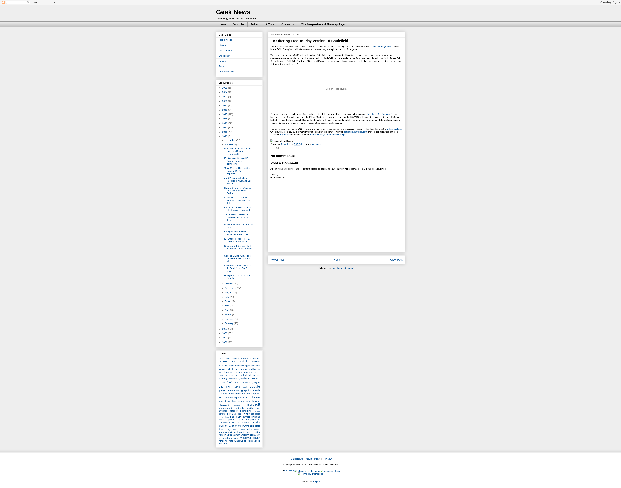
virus (229, 435)
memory (237, 405)
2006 (225, 342)
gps (238, 390)
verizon (222, 435)
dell (242, 375)
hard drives (235, 393)
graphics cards (250, 390)
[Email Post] (277, 147)
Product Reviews (313, 459)
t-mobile (241, 432)
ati (228, 369)
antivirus (255, 361)
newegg (257, 411)
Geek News (233, 12)
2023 (225, 96)
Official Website (394, 129)
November (230, 144)
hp (254, 393)
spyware (256, 429)
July (227, 297)
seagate (245, 423)
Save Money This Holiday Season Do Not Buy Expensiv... (237, 171)
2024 (225, 92)
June (228, 301)
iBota (221, 66)
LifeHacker (224, 55)
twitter (257, 432)
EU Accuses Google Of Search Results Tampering (236, 161)
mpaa (257, 408)
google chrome (227, 390)
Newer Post (277, 259)
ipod (221, 401)
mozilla (249, 408)
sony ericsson (239, 429)
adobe (244, 358)
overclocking (224, 417)
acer (228, 358)
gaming (319, 144)
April (227, 310)
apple (223, 365)
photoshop (223, 420)
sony (228, 429)
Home (223, 24)
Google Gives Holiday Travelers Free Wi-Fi (236, 233)
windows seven (250, 437)
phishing (255, 416)
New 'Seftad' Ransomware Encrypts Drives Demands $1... (237, 151)
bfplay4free (285, 135)
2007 (225, 337)
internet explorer (233, 397)
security (255, 422)
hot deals (247, 393)
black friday (250, 369)
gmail (245, 387)
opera (257, 414)
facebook (249, 378)
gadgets (256, 382)
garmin (236, 387)
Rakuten (223, 61)
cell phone (227, 372)
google (255, 386)
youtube (223, 443)
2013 (225, 123)
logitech (256, 401)
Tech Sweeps (225, 39)
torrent (250, 432)
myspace (223, 411)
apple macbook (236, 366)
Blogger (316, 481)
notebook (238, 414)
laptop (241, 401)
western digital (248, 435)
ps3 (247, 419)
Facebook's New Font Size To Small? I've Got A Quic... (238, 268)
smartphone (232, 425)
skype (222, 425)
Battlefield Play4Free (381, 46)
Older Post (396, 259)
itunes (227, 401)
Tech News (327, 459)
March (228, 314)
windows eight (231, 438)
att (232, 369)
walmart (236, 435)
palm (238, 416)
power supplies (235, 419)
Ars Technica (225, 50)
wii (220, 438)
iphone (255, 397)
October (229, 283)
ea (313, 144)
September (231, 288)
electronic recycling (236, 379)
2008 (225, 333)
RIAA (221, 359)
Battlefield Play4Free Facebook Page (327, 135)
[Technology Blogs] (330, 471)
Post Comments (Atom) (343, 268)
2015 (225, 114)
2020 (225, 101)
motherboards (226, 408)
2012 (225, 127)
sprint (249, 429)
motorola (239, 408)
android (244, 361)
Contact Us (287, 24)
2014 (225, 118)
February (230, 319)
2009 (225, 329)
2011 (225, 132)
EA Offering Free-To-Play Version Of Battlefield (237, 240)
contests (247, 372)
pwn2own (255, 419)
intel (221, 397)
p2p (232, 416)
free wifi (239, 382)
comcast (238, 372)
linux (248, 401)
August (229, 292)
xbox (250, 441)
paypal (246, 416)
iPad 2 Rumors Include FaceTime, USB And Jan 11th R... (238, 181)
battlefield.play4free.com (355, 132)
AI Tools (269, 24)
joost (234, 401)
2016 (225, 110)
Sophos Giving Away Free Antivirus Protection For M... (237, 258)
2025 (225, 87)
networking (245, 410)
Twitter (254, 24)
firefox (230, 382)
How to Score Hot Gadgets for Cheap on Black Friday (238, 191)
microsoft (253, 404)
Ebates (222, 45)
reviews (223, 422)
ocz (252, 414)
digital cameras (252, 375)
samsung (234, 422)
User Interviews (226, 71)
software (244, 425)
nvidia (246, 413)
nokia (230, 414)
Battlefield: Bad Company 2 (379, 114)
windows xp (240, 441)
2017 (225, 105)
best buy (239, 369)
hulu (258, 394)
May (227, 305)
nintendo (223, 414)
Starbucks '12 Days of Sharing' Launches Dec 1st (237, 200)
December (230, 140)
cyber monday (231, 375)
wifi (258, 435)
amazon (223, 361)
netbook (234, 410)
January (229, 323)
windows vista (226, 441)
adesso (235, 359)
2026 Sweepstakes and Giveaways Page (323, 24)
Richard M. (286, 144)
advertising (255, 359)
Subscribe (238, 24)
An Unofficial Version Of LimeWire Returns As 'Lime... (236, 217)
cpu (254, 372)
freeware (247, 382)
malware (224, 404)
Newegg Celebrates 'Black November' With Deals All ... (238, 249)
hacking (223, 393)
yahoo (257, 441)
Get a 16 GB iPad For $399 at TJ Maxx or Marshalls (238, 209)
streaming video (227, 432)
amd (233, 361)
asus (224, 369)
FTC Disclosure (295, 459)
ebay (224, 378)
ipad (245, 397)
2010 (225, 136)
